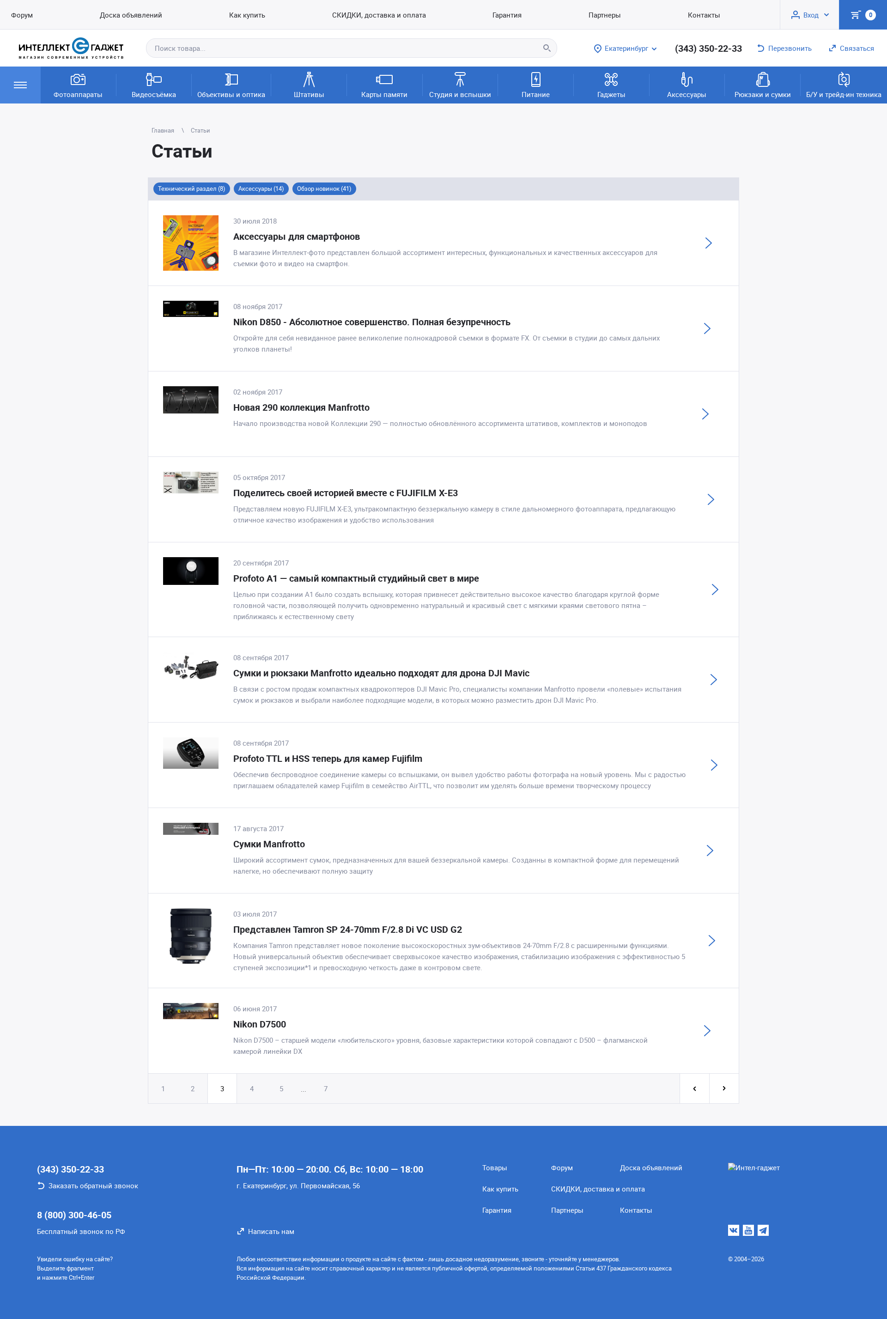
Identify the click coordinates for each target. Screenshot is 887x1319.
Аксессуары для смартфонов (296, 236)
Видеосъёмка (154, 94)
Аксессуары (686, 94)
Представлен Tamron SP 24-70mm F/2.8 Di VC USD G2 (347, 929)
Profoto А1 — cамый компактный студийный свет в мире (356, 578)
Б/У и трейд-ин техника (843, 94)
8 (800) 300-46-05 (74, 1215)
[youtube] (748, 1230)
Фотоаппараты (78, 94)
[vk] (733, 1230)
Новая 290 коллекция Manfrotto (301, 407)
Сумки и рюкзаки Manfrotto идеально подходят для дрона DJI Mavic (381, 673)
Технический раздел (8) (191, 188)
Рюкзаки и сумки (763, 94)
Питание (536, 94)
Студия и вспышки (460, 94)
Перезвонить (790, 48)
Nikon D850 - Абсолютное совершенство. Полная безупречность (371, 322)
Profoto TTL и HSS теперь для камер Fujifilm (327, 758)
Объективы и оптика (231, 94)
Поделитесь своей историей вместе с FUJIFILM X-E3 (345, 492)
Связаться (857, 48)
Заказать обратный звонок (93, 1185)
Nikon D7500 (259, 1024)
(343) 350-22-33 (708, 48)
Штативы (309, 94)
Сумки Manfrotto (269, 844)
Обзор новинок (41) (324, 188)
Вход (811, 14)
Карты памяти (384, 94)
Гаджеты (611, 94)
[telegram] (763, 1230)
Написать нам (271, 1231)
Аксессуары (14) (261, 188)
